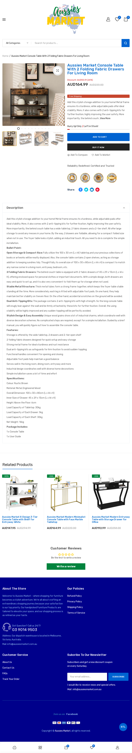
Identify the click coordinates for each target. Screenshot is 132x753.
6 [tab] (35, 128)
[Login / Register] (109, 19)
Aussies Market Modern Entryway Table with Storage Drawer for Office (111, 519)
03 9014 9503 (24, 629)
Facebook (72, 714)
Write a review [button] (66, 566)
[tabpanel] (33, 94)
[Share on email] (92, 190)
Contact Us (8, 667)
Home (5, 56)
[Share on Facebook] (81, 190)
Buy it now (98, 147)
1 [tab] (18, 128)
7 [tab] (39, 128)
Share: (71, 189)
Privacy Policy (74, 601)
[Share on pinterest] (97, 190)
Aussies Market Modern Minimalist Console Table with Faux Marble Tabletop (66, 519)
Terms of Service (76, 612)
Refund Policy (74, 596)
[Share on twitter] (86, 190)
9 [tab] (45, 128)
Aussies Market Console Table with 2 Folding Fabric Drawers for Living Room (95, 69)
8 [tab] (42, 128)
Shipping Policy (75, 607)
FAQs (5, 673)
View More (105, 118)
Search (126, 43)
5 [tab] (32, 128)
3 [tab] (25, 128)
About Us (7, 662)
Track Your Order (10, 679)
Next (59, 134)
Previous (8, 134)
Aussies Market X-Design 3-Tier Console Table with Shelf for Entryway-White (20, 519)
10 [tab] (49, 128)
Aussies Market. (63, 730)
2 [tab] (22, 128)
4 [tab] (28, 128)
